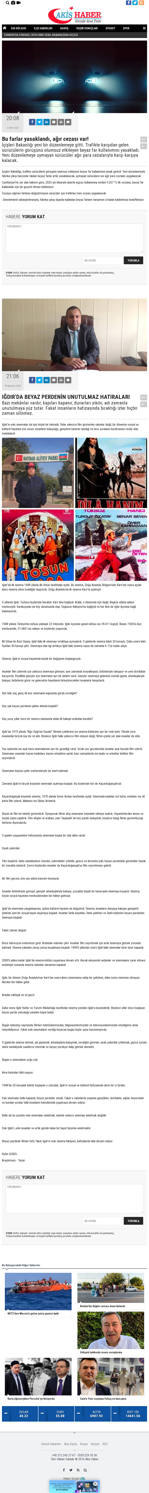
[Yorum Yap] (68, 122)
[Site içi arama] (7, 2)
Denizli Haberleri (51, 1444)
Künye (84, 1444)
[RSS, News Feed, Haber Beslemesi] (141, 2)
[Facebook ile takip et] (128, 2)
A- (144, 146)
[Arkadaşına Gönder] (54, 122)
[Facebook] (32, 122)
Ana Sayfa (70, 1444)
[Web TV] (18, 2)
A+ (144, 139)
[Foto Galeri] (13, 2)
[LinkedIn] (46, 122)
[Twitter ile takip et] (135, 2)
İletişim (95, 1444)
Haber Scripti (71, 1478)
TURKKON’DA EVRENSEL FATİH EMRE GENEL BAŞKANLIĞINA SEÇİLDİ (41, 35)
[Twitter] (39, 122)
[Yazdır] (61, 122)
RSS (105, 1444)
